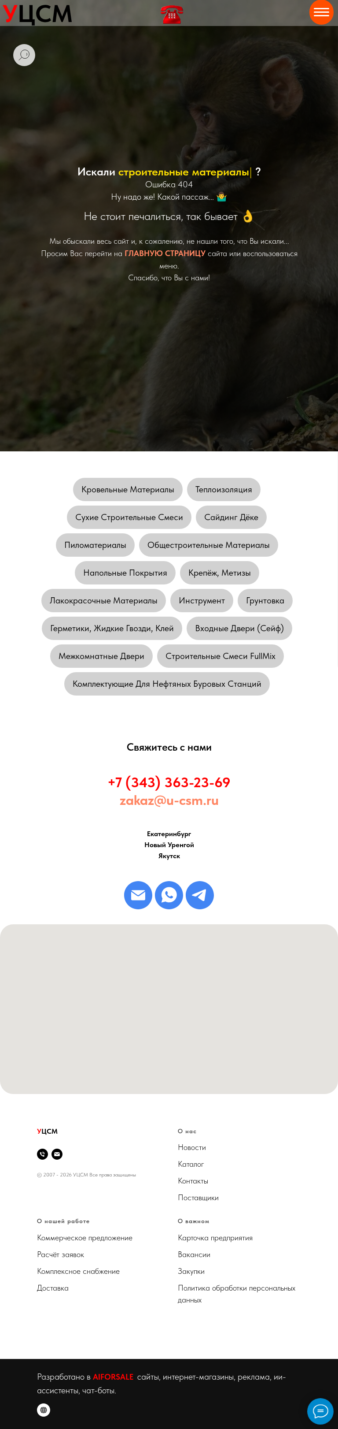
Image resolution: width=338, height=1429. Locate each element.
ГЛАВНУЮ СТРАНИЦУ (165, 742)
